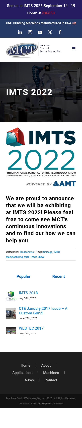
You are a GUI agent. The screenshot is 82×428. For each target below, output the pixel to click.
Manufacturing (14, 256)
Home (25, 365)
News (29, 380)
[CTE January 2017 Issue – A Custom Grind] (11, 312)
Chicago (47, 251)
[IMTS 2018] (11, 294)
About (46, 365)
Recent (58, 276)
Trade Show (37, 256)
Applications (22, 373)
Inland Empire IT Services (48, 403)
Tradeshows (27, 251)
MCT (26, 256)
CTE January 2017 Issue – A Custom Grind (43, 310)
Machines (51, 373)
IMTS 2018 (28, 293)
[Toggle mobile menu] (74, 49)
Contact (51, 380)
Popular (23, 276)
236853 (48, 13)
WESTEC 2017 (31, 328)
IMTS (57, 251)
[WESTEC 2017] (11, 331)
